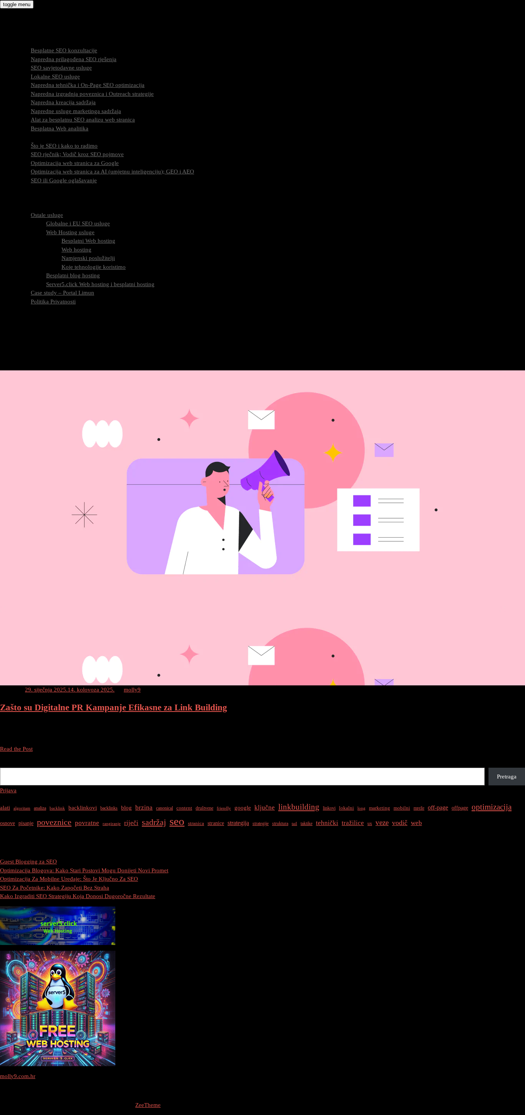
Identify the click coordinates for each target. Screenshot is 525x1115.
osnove (7, 823)
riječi (131, 823)
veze (382, 822)
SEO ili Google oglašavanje (64, 180)
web (416, 823)
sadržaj (154, 822)
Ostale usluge (47, 215)
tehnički (327, 823)
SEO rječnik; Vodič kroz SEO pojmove (77, 154)
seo (176, 821)
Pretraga (10, 763)
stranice (216, 823)
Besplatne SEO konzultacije (64, 50)
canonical (164, 808)
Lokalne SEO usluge (55, 76)
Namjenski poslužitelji (88, 258)
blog (126, 808)
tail (294, 824)
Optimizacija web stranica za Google (75, 163)
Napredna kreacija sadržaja (63, 102)
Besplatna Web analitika (59, 128)
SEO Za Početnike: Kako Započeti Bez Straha (54, 888)
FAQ (21, 198)
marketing (379, 808)
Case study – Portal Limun (62, 293)
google (242, 807)
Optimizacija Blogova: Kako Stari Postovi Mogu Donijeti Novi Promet (84, 870)
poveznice (54, 822)
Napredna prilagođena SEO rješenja (73, 59)
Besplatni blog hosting (73, 275)
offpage (460, 808)
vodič (399, 823)
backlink (57, 808)
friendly (224, 808)
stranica (196, 823)
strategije (261, 823)
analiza (40, 808)
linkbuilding (298, 807)
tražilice (353, 823)
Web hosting (76, 250)
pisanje (25, 823)
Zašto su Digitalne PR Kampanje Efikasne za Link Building (113, 707)
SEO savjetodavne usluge (61, 68)
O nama (24, 206)
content (184, 808)
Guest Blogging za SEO (28, 861)
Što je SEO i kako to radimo (64, 146)
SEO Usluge (30, 42)
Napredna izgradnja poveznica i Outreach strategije (92, 94)
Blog (21, 310)
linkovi (329, 808)
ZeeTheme (148, 1105)
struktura (280, 823)
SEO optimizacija (36, 137)
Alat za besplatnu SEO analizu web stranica (83, 120)
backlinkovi (82, 808)
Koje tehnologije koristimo (93, 267)
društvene (204, 808)
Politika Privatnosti (53, 301)
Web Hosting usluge (70, 232)
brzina (144, 807)
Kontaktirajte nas (35, 319)
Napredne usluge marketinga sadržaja (76, 111)
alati (5, 808)
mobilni (402, 808)
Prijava (8, 790)
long (361, 808)
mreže (419, 808)
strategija (238, 823)
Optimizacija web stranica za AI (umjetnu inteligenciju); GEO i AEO (112, 171)
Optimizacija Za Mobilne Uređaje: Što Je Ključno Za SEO (69, 879)
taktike (306, 823)
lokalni (346, 808)
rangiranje (112, 824)
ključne (264, 807)
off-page (438, 807)
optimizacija (492, 807)
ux (369, 823)
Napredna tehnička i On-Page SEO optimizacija (88, 85)
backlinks (109, 808)
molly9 (132, 690)
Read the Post (16, 749)
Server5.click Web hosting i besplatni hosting (100, 284)
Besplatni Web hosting (88, 241)
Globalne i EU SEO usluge (78, 223)
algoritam (21, 808)
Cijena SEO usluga (37, 189)
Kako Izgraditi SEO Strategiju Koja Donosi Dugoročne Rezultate (77, 896)
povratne (87, 823)
